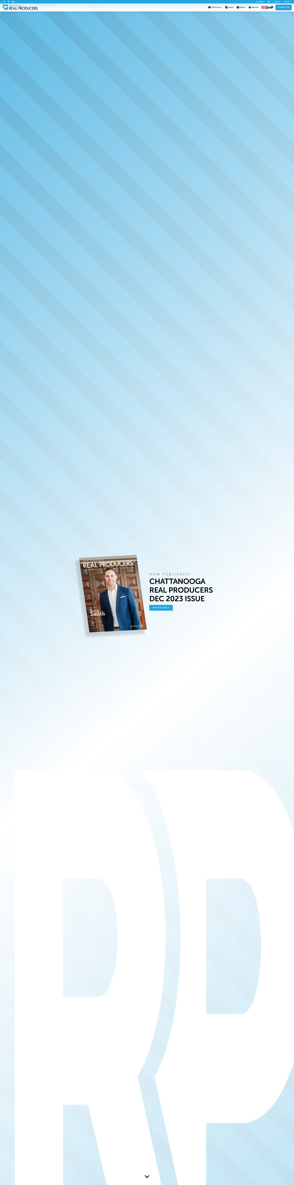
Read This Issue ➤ (161, 608)
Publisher (277, 2)
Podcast (287, 2)
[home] (20, 7)
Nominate (260, 2)
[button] (215, 7)
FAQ (268, 2)
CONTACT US (283, 7)
